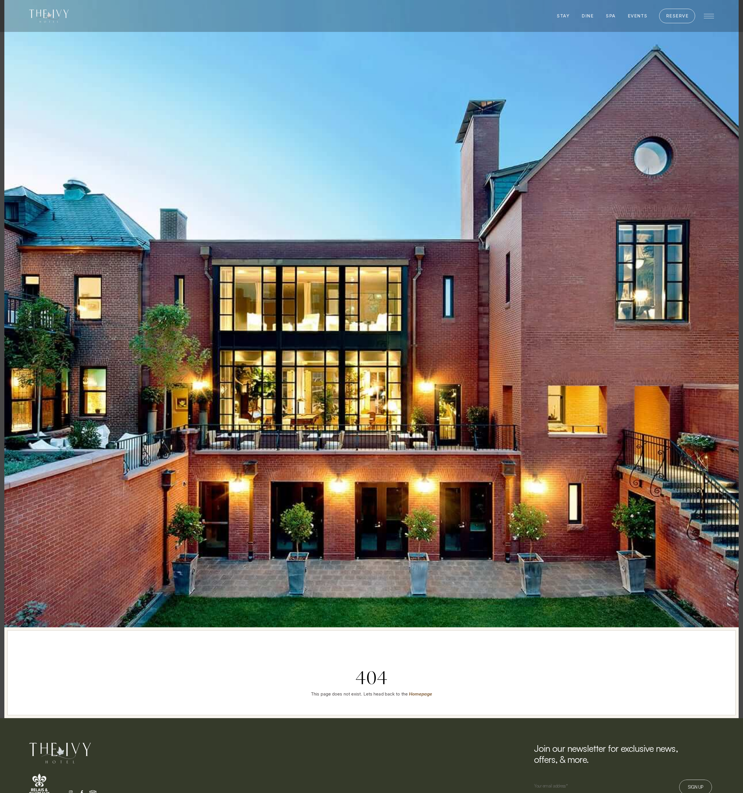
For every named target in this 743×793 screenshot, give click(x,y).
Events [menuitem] (638, 16)
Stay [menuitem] (563, 16)
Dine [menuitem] (588, 16)
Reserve (677, 16)
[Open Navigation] (709, 16)
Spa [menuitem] (611, 16)
